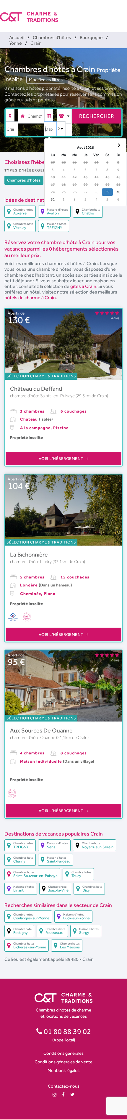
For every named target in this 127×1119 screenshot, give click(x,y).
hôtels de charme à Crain (30, 297)
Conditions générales (63, 1053)
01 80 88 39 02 (66, 1031)
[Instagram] (54, 1094)
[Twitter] (72, 1094)
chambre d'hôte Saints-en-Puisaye (43, 395)
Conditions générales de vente (63, 1061)
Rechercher (96, 116)
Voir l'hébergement (62, 458)
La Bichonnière (29, 554)
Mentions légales (63, 1070)
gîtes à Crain (83, 286)
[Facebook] (63, 1094)
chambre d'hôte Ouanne (33, 737)
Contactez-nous (63, 1085)
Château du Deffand (36, 388)
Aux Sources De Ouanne (41, 730)
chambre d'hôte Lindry (31, 561)
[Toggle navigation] (123, 11)
